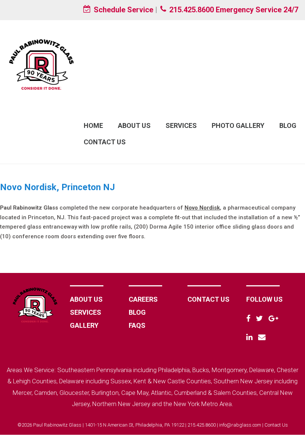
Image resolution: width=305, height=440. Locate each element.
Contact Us (105, 142)
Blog (287, 125)
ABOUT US (86, 299)
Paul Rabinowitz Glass (41, 64)
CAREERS (143, 299)
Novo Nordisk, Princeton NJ (57, 187)
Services (181, 125)
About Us (134, 125)
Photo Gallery (238, 125)
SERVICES (85, 312)
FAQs (137, 325)
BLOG (137, 312)
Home (93, 125)
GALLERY (84, 325)
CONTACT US (208, 299)
